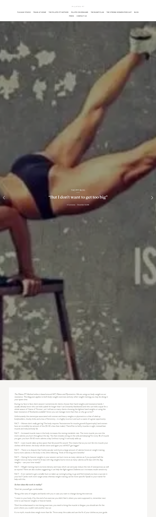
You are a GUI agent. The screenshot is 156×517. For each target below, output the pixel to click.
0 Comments (71, 205)
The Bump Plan (97, 12)
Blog (136, 12)
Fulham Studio (24, 12)
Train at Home (39, 12)
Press (71, 16)
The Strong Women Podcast (119, 12)
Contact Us (82, 16)
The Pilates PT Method (59, 12)
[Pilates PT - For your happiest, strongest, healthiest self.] (78, 6)
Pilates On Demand (79, 12)
